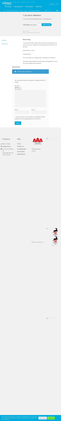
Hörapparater (18, 6)
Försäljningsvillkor (21, 149)
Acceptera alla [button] (51, 418)
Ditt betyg (17, 85)
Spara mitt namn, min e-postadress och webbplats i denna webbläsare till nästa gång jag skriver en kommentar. (30, 118)
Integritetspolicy (21, 154)
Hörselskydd (29, 6)
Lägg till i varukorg (46, 24)
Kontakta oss (23, 2)
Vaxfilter (21, 10)
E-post (33, 110)
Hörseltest (8, 6)
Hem (4, 10)
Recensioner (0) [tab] (5, 44)
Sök (57, 4)
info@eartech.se (7, 146)
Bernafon (28, 32)
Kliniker (15, 2)
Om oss (28, 2)
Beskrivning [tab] (4, 40)
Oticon (25, 10)
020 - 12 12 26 (6, 144)
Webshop (39, 6)
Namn (16, 110)
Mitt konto (33, 2)
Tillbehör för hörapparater (12, 10)
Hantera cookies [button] (42, 418)
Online (18, 2)
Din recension (18, 89)
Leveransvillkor (21, 151)
